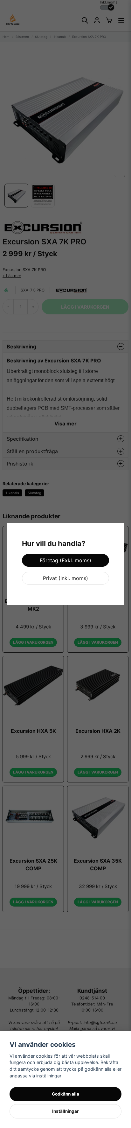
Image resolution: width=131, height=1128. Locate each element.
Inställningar (65, 1111)
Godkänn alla (65, 1093)
